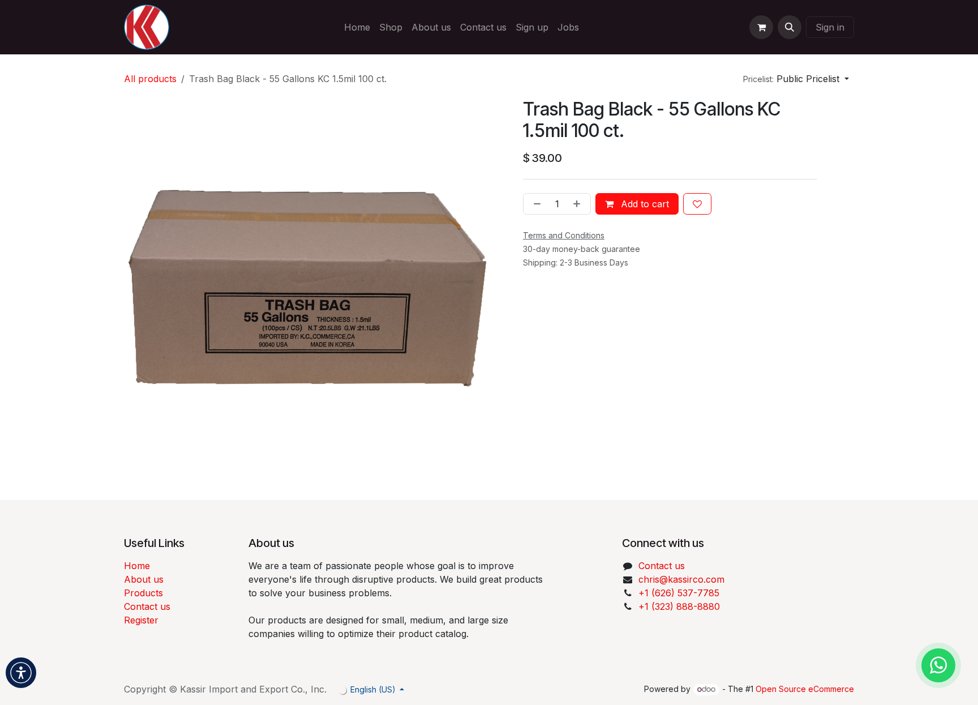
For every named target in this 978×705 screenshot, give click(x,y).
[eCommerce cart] (761, 27)
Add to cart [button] (643, 204)
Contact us (147, 606)
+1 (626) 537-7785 (678, 593)
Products (143, 593)
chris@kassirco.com (682, 579)
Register (141, 620)
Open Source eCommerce (805, 689)
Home (137, 565)
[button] (789, 27)
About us (144, 579)
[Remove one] (535, 204)
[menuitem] (357, 27)
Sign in (830, 27)
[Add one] (579, 204)
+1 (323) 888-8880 (679, 606)
